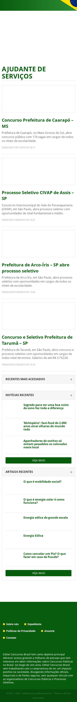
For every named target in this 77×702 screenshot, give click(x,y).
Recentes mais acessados (25, 379)
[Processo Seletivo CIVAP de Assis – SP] (38, 171)
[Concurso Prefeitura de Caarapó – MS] (38, 99)
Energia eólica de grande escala (45, 518)
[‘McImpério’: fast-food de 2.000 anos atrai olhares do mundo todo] (13, 427)
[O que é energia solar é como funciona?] (13, 503)
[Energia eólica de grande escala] (13, 521)
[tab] (38, 379)
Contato (11, 637)
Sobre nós (12, 624)
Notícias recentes (20, 395)
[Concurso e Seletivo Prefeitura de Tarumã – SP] (38, 316)
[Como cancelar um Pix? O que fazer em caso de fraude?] (13, 558)
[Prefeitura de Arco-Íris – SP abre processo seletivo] (38, 243)
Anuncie (49, 631)
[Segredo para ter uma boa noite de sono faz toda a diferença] (13, 409)
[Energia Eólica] (13, 539)
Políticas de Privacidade (20, 631)
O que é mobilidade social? (42, 482)
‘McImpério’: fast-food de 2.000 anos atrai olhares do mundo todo (44, 426)
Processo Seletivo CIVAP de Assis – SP (38, 195)
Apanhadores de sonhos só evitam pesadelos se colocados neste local (45, 444)
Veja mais (38, 460)
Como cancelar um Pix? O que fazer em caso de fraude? (44, 555)
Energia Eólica (33, 536)
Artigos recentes (19, 472)
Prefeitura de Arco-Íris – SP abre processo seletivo (35, 268)
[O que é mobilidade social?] (13, 485)
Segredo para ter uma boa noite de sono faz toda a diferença (46, 406)
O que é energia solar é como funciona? (43, 501)
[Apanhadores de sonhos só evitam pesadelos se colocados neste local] (13, 445)
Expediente (34, 624)
